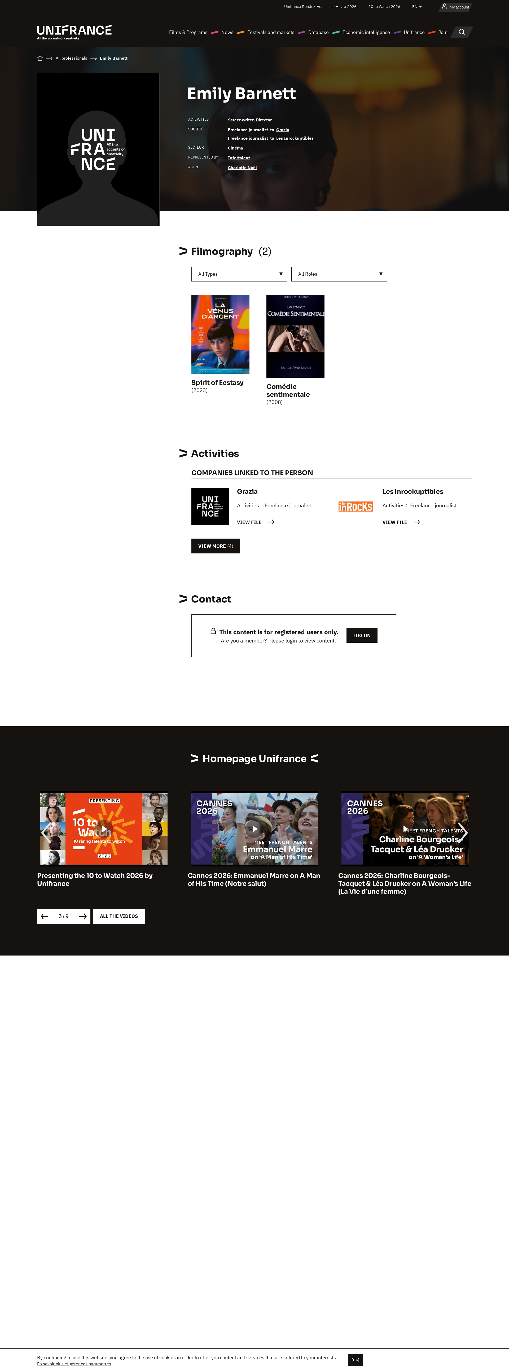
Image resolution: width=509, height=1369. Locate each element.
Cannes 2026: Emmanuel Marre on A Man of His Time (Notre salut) (103, 880)
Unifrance (414, 32)
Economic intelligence (366, 32)
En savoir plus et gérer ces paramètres (74, 1363)
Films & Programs (188, 32)
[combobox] (239, 274)
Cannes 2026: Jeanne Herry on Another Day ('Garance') (402, 880)
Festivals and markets (271, 32)
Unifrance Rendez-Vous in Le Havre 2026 (320, 6)
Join (442, 32)
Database (318, 32)
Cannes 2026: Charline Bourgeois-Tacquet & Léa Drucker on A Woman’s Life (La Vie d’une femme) (254, 884)
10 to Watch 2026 (384, 6)
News (227, 32)
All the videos (119, 916)
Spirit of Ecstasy (217, 383)
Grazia (282, 129)
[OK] (355, 1360)
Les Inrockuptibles (295, 138)
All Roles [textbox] (307, 274)
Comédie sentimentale (288, 391)
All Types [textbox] (208, 274)
